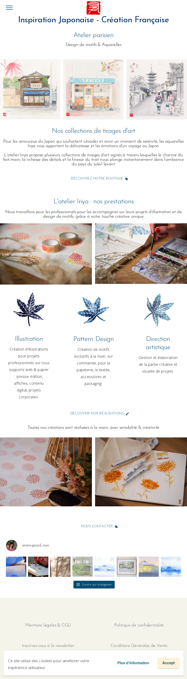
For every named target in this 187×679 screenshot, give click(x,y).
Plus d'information (133, 663)
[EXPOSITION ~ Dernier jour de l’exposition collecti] (104, 567)
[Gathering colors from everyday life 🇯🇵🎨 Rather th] (38, 567)
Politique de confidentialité (139, 625)
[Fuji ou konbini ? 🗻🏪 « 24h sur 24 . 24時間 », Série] (149, 567)
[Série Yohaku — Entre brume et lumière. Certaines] (16, 567)
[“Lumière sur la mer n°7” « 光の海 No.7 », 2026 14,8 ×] (171, 567)
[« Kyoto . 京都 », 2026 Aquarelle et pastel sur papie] (127, 567)
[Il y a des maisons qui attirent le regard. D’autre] (82, 567)
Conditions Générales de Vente (139, 646)
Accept (168, 663)
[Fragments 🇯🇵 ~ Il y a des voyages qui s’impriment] (60, 567)
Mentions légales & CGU (48, 625)
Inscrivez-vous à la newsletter (48, 646)
